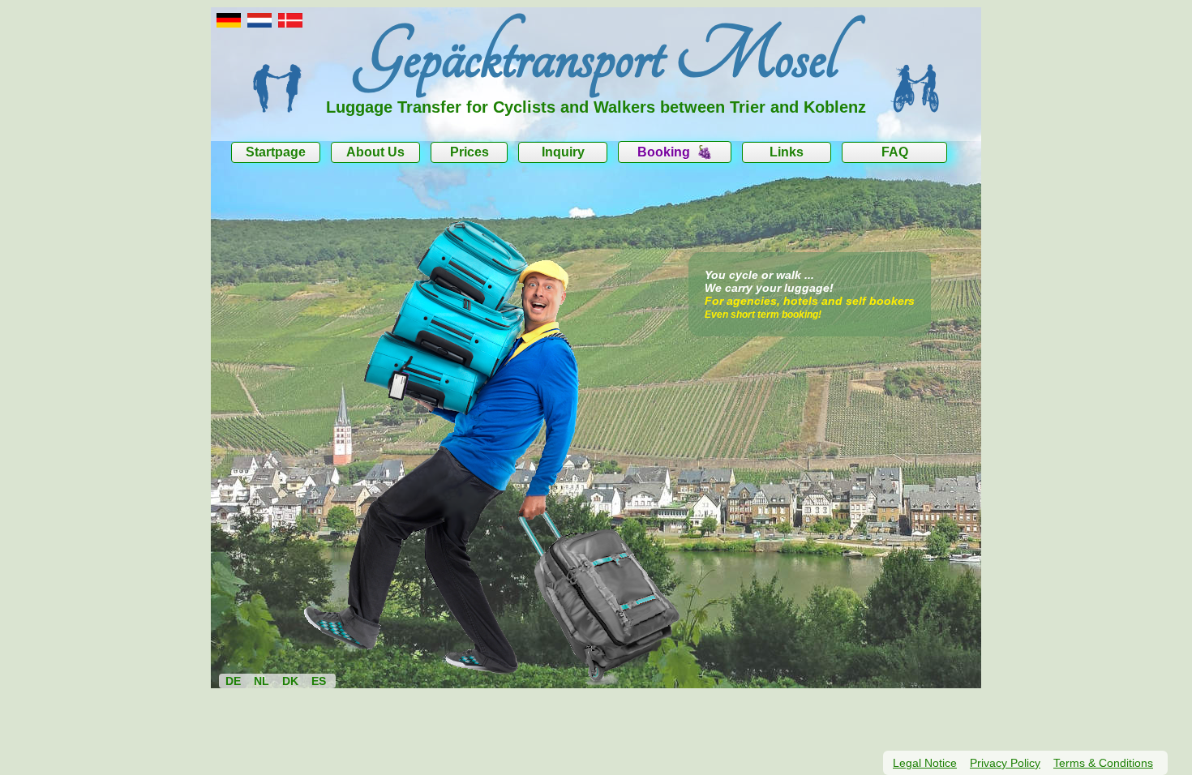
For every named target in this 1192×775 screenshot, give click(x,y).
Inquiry (563, 152)
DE (233, 680)
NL (261, 680)
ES (318, 680)
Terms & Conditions (1103, 762)
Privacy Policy (1005, 762)
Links (787, 152)
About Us (375, 152)
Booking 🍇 (675, 152)
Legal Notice (925, 762)
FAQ (894, 152)
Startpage (276, 152)
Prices (469, 152)
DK (290, 680)
